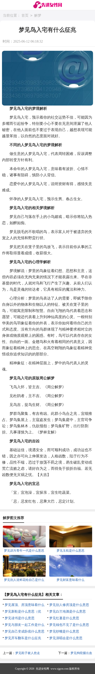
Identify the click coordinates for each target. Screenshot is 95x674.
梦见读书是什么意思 (19, 618)
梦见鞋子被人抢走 (27, 653)
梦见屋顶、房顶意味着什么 (24, 605)
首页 (24, 15)
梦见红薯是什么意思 (64, 618)
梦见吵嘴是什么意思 (64, 631)
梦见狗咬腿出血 (81, 653)
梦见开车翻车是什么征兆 (23, 638)
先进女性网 (42, 668)
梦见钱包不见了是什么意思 (69, 625)
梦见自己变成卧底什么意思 (24, 631)
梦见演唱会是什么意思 (65, 638)
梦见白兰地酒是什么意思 (67, 611)
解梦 (37, 15)
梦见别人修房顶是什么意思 (69, 605)
